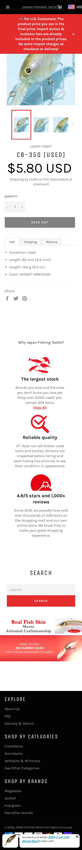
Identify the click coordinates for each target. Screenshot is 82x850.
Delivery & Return (19, 723)
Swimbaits (14, 753)
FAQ (7, 716)
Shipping (30, 242)
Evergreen (13, 805)
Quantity (11, 196)
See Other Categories (22, 768)
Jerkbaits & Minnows (22, 761)
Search (41, 601)
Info (12, 242)
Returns (51, 242)
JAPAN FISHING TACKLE (30, 827)
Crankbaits (14, 746)
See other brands (19, 813)
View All (40, 407)
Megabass (13, 791)
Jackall (10, 798)
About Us (12, 709)
